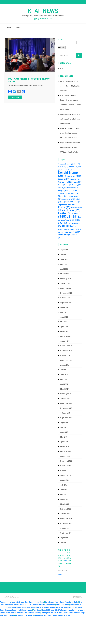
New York (76, 202)
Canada (73, 167)
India (61, 188)
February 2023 (65, 451)
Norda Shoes (24, 605)
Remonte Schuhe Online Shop (46, 615)
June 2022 (64, 490)
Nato (64, 202)
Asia (69, 164)
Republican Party (66, 205)
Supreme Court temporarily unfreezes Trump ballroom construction (70, 119)
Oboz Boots (39, 602)
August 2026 (64, 250)
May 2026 (63, 264)
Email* (60, 39)
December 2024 (66, 346)
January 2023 (65, 456)
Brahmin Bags (79, 613)
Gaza (61, 185)
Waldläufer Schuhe (64, 615)
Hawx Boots (58, 613)
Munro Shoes (59, 602)
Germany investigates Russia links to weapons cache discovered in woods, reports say (70, 102)
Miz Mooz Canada (12, 605)
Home (9, 27)
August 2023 (64, 422)
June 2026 (64, 259)
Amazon (62, 164)
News (18, 27)
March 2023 (64, 446)
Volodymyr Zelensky (67, 232)
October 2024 (65, 355)
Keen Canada (29, 602)
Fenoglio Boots (73, 610)
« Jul (60, 574)
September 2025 (66, 303)
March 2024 (64, 389)
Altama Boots (68, 613)
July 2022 (63, 485)
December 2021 (66, 518)
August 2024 (64, 365)
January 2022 (65, 514)
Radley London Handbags (24, 615)
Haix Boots (31, 607)
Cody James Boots (19, 607)
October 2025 (65, 298)
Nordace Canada (42, 607)
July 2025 (63, 312)
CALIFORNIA (63, 167)
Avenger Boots (5, 602)
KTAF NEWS (43, 11)
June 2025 (64, 317)
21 (66, 561)
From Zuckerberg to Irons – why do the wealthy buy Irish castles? (70, 86)
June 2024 (64, 375)
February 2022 (65, 509)
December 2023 (66, 403)
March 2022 (64, 504)
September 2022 (66, 475)
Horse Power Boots (37, 605)
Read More (15, 97)
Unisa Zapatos (11, 613)
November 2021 (66, 523)
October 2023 (65, 413)
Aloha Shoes (50, 605)
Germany (76, 185)
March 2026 (64, 274)
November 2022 (66, 466)
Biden (76, 164)
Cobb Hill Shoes (48, 610)
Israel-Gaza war (66, 193)
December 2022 (66, 461)
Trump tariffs (76, 207)
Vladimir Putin (75, 229)
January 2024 (65, 398)
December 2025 (66, 288)
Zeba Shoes (74, 605)
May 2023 (63, 437)
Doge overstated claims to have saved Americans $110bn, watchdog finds (70, 147)
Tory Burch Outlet (72, 602)
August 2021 (64, 538)
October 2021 (65, 528)
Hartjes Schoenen (56, 607)
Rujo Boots (37, 610)
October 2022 (65, 470)
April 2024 (64, 384)
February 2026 (65, 279)
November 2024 (66, 351)
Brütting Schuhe (47, 613)
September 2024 (66, 360)
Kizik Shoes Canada (24, 610)
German (67, 185)
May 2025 (63, 322)
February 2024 (65, 394)
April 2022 (64, 499)
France (77, 182)
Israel (77, 190)
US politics (66, 225)
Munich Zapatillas (62, 605)
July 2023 (63, 427)
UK (62, 210)
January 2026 (65, 283)
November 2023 (66, 408)
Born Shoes (49, 602)
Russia (64, 207)
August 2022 (64, 480)
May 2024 (63, 379)
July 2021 (63, 542)
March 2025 (64, 331)
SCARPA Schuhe (61, 610)
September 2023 (66, 418)
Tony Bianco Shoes (7, 615)
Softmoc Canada (34, 613)
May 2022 (63, 494)
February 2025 (65, 336)
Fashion (66, 182)
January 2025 (65, 341)
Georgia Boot (69, 607)
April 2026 (64, 269)
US (73, 216)
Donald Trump (68, 174)
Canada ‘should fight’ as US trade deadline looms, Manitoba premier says (70, 133)
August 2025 (64, 307)
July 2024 (63, 370)
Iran (68, 191)
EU (78, 176)
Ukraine (73, 210)
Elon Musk (70, 176)
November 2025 (66, 293)
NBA (69, 202)
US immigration (75, 223)
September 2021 (66, 533)
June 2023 (64, 432)
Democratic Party (67, 170)
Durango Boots (10, 610)
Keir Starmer (66, 199)
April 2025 (64, 327)
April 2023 (64, 442)
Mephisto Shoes (18, 602)
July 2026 (63, 255)
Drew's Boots (22, 613)
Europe (63, 179)
